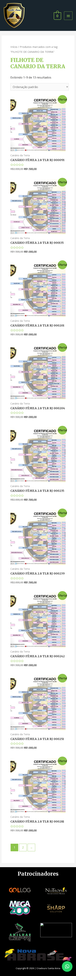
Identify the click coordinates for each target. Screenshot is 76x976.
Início (13, 47)
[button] (67, 966)
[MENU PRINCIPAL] (68, 15)
